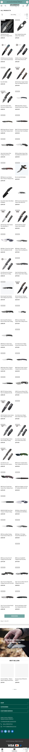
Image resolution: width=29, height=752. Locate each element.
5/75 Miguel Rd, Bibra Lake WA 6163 (8, 721)
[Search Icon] (7, 5)
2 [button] (14, 689)
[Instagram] (9, 731)
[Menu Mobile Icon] (1, 6)
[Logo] (15, 5)
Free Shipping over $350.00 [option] (14, 1)
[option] (7, 675)
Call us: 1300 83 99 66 (8, 724)
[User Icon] (23, 5)
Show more (14, 616)
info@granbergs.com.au (11, 726)
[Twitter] (5, 731)
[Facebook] (2, 731)
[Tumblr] (12, 731)
